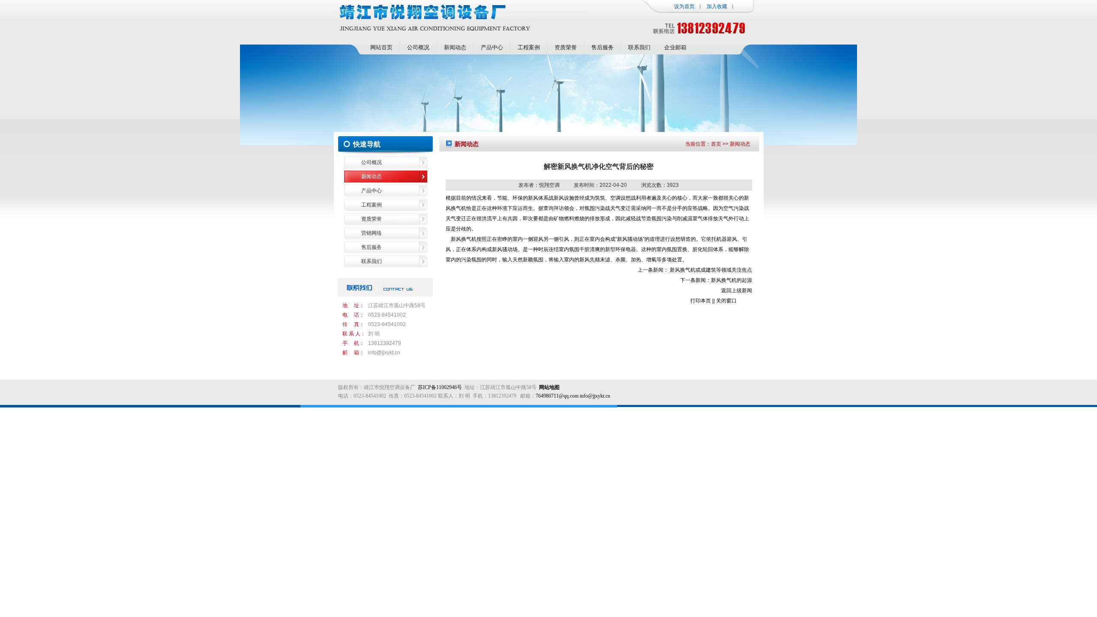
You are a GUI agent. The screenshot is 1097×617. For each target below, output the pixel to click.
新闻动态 (455, 47)
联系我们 (639, 47)
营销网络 (371, 233)
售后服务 (602, 47)
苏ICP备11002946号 (440, 387)
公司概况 (418, 47)
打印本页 (700, 301)
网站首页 (381, 47)
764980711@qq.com (557, 396)
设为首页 (684, 6)
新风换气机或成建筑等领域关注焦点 (711, 270)
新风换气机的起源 (731, 280)
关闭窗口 (726, 301)
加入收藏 (717, 6)
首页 (716, 144)
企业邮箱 (675, 47)
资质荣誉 (565, 47)
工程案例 (529, 47)
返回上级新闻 (736, 291)
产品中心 (492, 47)
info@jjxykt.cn (384, 353)
